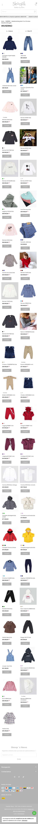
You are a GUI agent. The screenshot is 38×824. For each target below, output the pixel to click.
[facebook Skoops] (19, 777)
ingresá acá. (31, 809)
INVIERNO (8, 21)
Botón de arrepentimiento (19, 811)
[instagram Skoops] (14, 777)
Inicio (2, 21)
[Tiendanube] (19, 814)
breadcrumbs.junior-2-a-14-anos (21, 21)
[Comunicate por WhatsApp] (34, 813)
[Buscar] (34, 11)
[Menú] (2, 5)
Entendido (24, 820)
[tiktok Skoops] (23, 777)
